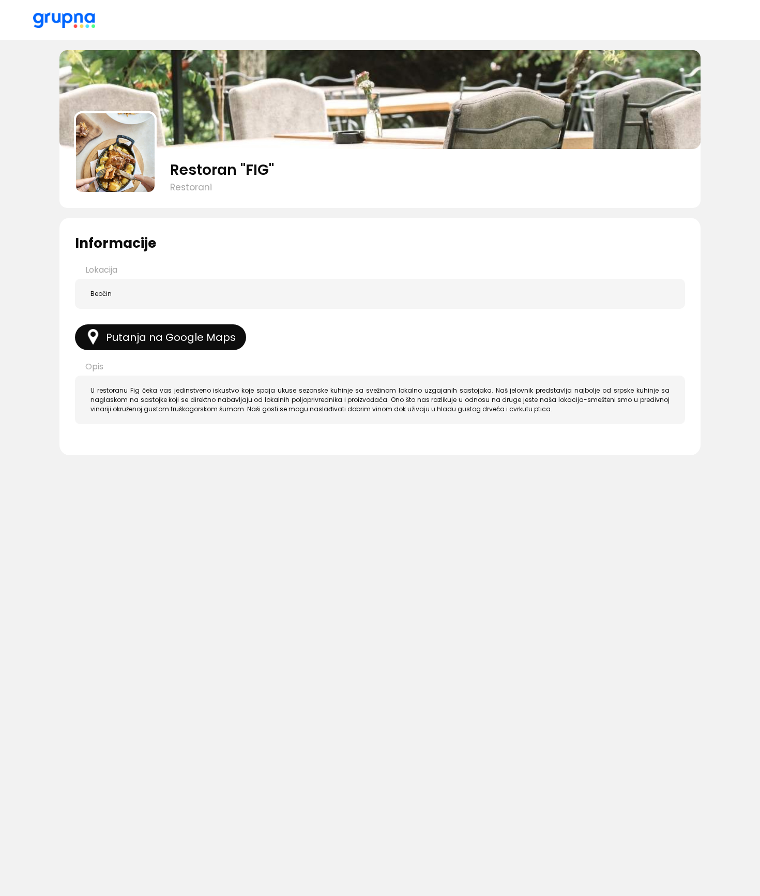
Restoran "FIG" (222, 170)
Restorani (191, 187)
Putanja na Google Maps (171, 337)
